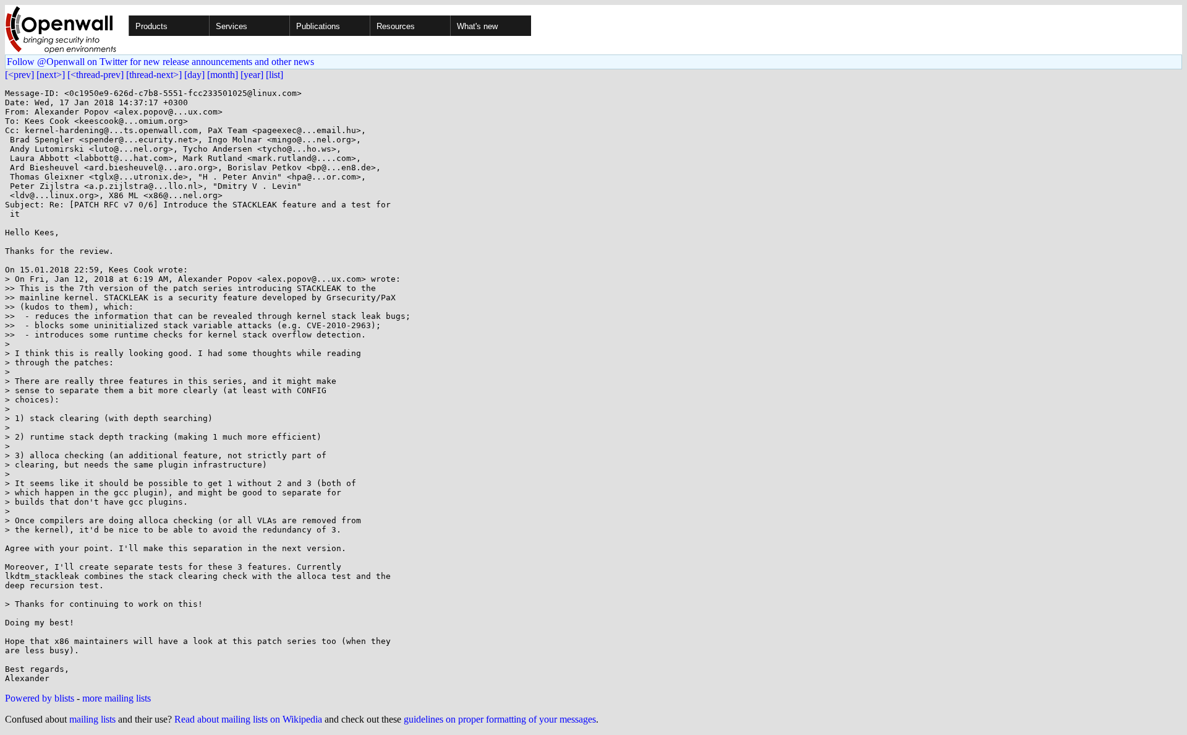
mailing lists (92, 719)
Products (151, 26)
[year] (251, 74)
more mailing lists (116, 698)
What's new (477, 26)
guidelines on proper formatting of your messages (500, 719)
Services (231, 26)
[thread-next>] (154, 74)
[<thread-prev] (95, 74)
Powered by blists (39, 698)
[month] (222, 74)
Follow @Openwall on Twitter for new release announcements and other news (160, 61)
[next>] (50, 74)
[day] (194, 74)
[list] (274, 74)
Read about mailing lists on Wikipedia (248, 719)
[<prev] (19, 74)
